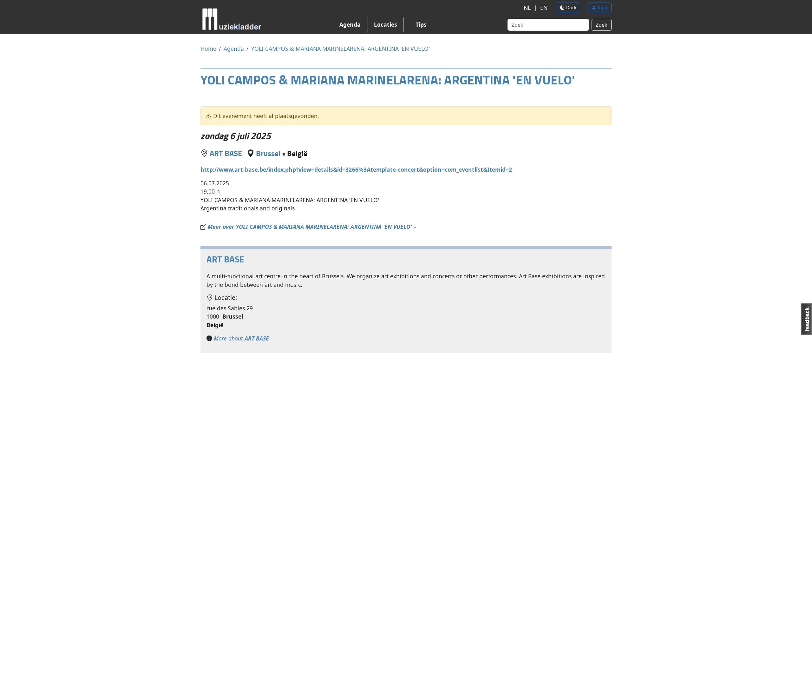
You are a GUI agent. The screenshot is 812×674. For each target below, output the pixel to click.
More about (241, 338)
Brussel (268, 153)
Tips (421, 24)
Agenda (350, 24)
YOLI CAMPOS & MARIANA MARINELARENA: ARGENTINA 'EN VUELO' (340, 48)
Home (208, 48)
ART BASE (226, 153)
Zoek (601, 24)
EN (543, 7)
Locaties (385, 24)
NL (527, 7)
